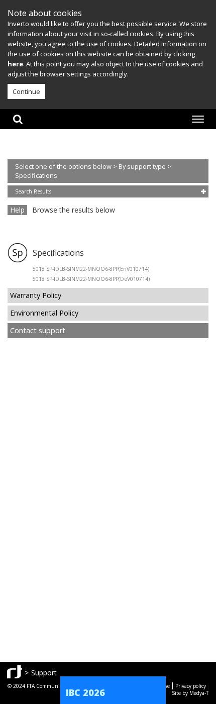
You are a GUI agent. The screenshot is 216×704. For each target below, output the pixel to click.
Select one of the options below (64, 166)
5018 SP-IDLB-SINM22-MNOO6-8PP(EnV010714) (91, 268)
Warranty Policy (35, 295)
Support (44, 672)
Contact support (37, 330)
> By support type (140, 166)
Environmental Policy (44, 313)
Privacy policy (190, 685)
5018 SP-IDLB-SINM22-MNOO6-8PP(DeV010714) (91, 278)
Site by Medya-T (190, 692)
